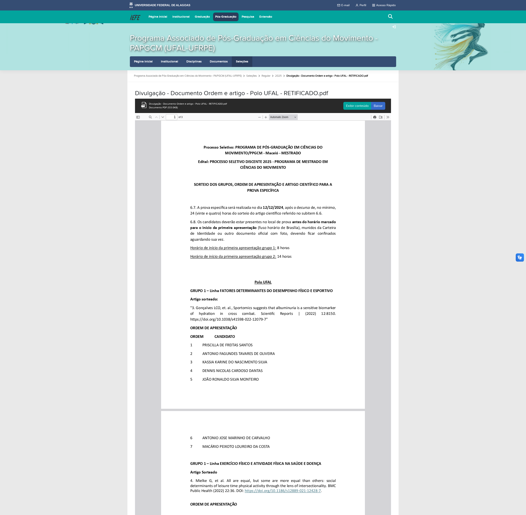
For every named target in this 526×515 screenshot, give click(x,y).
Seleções (242, 62)
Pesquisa (248, 17)
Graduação (202, 17)
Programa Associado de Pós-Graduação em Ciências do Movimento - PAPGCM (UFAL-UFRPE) (254, 43)
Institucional (181, 17)
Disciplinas (194, 62)
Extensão (265, 17)
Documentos (219, 62)
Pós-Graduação (225, 17)
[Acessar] (394, 27)
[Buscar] (390, 16)
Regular (266, 75)
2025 (278, 75)
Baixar (378, 106)
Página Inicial (158, 17)
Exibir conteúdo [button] (357, 106)
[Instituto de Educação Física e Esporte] (135, 16)
